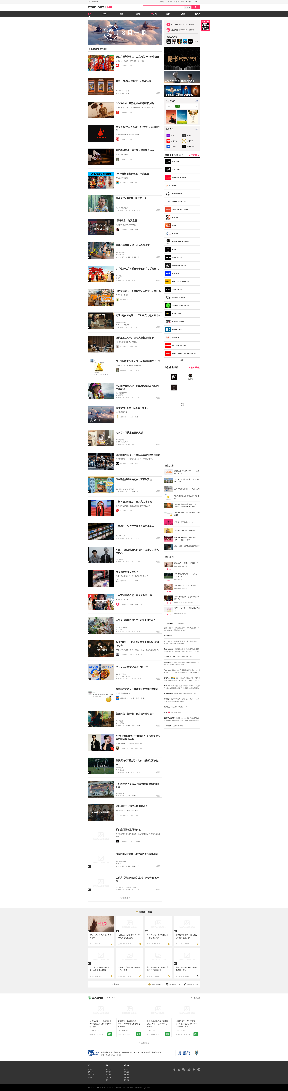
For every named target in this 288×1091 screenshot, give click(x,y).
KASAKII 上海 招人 (178, 193)
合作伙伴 (90, 1072)
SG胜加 (120, 863)
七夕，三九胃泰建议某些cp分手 (132, 666)
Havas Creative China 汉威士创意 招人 (184, 353)
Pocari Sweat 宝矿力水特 (128, 887)
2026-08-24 (124, 698)
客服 (182, 2)
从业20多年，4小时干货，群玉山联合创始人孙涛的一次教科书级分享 (186, 1024)
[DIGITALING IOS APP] (179, 1069)
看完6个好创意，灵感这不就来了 (132, 408)
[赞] (131, 112)
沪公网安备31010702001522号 (132, 1087)
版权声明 (126, 1077)
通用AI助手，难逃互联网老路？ (131, 806)
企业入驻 (108, 1069)
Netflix (122, 793)
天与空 (120, 629)
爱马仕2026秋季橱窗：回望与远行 (133, 81)
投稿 (107, 1080)
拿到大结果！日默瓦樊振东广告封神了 (187, 547)
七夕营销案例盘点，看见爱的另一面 (134, 595)
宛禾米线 (123, 323)
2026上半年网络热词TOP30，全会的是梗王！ (186, 472)
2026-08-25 (120, 538)
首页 (89, 14)
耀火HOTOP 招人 (177, 313)
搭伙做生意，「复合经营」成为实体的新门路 (138, 290)
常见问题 (177, 2)
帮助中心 (126, 1069)
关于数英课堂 (195, 998)
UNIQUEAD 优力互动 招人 (180, 209)
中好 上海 (121, 254)
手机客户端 (91, 1074)
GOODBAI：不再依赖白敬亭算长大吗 (135, 103)
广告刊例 (108, 1077)
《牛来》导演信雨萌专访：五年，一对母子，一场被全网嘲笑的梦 (187, 505)
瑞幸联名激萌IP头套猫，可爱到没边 (134, 479)
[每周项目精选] (111, 943)
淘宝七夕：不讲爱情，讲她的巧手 (186, 563)
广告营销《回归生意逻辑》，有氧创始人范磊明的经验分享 (129, 1024)
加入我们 (90, 1077)
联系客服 (126, 1080)
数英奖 (197, 14)
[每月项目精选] (197, 976)
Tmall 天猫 (123, 627)
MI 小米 (122, 536)
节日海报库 (170, 101)
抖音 (121, 559)
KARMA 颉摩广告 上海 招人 (180, 241)
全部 (196, 41)
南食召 (122, 440)
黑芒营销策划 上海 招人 (179, 265)
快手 (121, 276)
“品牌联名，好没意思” (127, 220)
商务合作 (108, 1074)
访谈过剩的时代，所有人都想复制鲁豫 (135, 337)
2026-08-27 (124, 139)
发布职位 (195, 155)
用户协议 (126, 1074)
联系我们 (108, 1072)
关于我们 (90, 1069)
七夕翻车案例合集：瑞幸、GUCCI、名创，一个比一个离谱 (187, 539)
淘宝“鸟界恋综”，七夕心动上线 (185, 585)
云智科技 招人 (176, 337)
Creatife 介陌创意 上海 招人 (180, 305)
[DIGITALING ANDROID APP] (174, 1069)
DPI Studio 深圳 (123, 442)
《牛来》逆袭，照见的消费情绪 (185, 530)
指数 (168, 14)
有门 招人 (175, 249)
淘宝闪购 (123, 861)
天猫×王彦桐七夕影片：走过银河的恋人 (136, 620)
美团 (121, 721)
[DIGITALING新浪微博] (188, 1069)
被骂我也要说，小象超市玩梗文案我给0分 (137, 689)
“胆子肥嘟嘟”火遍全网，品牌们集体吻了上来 (138, 361)
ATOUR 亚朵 (124, 208)
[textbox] (163, 7)
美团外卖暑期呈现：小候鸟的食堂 (133, 245)
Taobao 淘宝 (183, 566)
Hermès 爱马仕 (124, 91)
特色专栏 (169, 129)
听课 (109, 1034)
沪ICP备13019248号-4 (114, 1087)
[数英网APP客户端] (205, 25)
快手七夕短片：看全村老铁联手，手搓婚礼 (137, 268)
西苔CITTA (123, 393)
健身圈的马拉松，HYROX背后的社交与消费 (138, 454)
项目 (105, 49)
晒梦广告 (121, 395)
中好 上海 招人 (176, 169)
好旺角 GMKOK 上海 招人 (180, 177)
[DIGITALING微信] (183, 1069)
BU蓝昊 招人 (176, 233)
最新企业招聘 (174, 155)
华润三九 (123, 674)
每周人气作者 (171, 37)
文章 (99, 49)
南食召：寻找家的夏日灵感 (129, 432)
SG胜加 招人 (176, 217)
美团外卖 (123, 252)
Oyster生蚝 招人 (177, 289)
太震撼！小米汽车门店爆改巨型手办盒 (135, 526)
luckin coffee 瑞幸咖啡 (127, 489)
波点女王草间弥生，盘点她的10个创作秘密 (137, 56)
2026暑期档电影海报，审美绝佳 (132, 173)
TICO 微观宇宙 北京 (124, 676)
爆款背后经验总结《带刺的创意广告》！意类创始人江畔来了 (158, 1024)
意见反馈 (126, 1072)
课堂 (183, 14)
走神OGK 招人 (176, 273)
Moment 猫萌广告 (123, 325)
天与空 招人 (175, 161)
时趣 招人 (175, 185)
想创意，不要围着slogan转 (183, 522)
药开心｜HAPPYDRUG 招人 (180, 281)
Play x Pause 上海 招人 (179, 297)
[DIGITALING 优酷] (198, 1069)
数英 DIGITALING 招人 (179, 321)
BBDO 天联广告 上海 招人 (180, 345)
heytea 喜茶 (183, 613)
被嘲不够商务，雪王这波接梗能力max (135, 150)
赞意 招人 (175, 225)
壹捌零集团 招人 (177, 329)
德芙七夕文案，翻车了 (127, 572)
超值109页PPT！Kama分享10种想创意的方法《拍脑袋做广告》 (100, 1024)
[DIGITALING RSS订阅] (194, 1069)
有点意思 (121, 723)
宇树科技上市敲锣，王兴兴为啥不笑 (134, 501)
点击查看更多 (144, 1043)
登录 (89, 2)
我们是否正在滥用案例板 (128, 829)
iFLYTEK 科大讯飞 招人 (179, 201)
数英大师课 (111, 997)
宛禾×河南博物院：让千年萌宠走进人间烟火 (138, 315)
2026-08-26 (124, 370)
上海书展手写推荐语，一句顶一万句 (187, 489)
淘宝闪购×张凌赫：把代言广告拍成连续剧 (137, 854)
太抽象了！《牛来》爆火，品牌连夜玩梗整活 (187, 480)
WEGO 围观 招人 (177, 257)
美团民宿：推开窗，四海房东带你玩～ (135, 713)
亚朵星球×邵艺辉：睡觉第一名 (131, 198)
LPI (119, 278)
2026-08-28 (124, 65)
